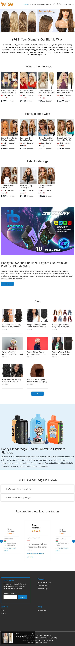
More (7, 284)
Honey (41, 4)
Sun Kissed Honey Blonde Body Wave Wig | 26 (26, 140)
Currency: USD (67, 4)
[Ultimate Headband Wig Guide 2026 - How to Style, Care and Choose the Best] (12, 370)
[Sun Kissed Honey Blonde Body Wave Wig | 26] (28, 127)
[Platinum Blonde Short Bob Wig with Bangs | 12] (28, 80)
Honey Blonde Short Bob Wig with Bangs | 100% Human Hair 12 (46, 140)
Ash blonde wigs (43, 589)
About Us (30, 4)
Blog (51, 4)
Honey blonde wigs (43, 586)
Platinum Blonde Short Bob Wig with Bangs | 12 (28, 92)
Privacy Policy (42, 610)
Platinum (36, 4)
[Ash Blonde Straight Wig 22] (46, 175)
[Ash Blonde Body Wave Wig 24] (9, 175)
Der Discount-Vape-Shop (39, 642)
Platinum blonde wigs (44, 583)
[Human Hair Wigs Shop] (7, 5)
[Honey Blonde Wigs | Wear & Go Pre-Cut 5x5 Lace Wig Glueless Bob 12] (65, 127)
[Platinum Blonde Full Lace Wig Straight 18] (9, 80)
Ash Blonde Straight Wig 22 (45, 186)
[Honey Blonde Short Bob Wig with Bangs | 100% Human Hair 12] (46, 127)
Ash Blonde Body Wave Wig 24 (7, 186)
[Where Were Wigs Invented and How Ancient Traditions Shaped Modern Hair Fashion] (12, 343)
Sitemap (3, 613)
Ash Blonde (46, 4)
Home (26, 4)
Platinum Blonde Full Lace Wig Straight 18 (8, 91)
